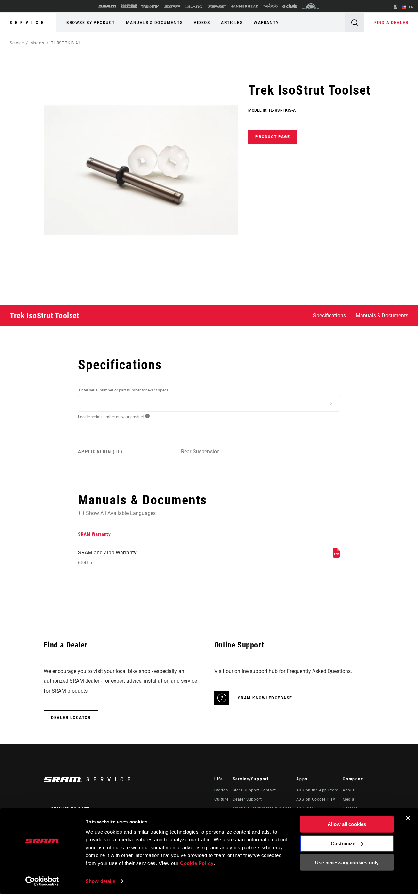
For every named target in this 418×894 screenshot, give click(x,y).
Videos (202, 22)
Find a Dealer (391, 22)
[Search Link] (354, 22)
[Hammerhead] (244, 6)
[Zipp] (172, 6)
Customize (343, 843)
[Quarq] (194, 6)
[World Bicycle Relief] (311, 6)
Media (348, 799)
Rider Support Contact (254, 790)
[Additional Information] (326, 403)
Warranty (266, 22)
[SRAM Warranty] (336, 556)
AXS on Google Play (315, 799)
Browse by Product (90, 22)
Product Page (272, 137)
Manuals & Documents (154, 22)
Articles (232, 22)
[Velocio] (270, 6)
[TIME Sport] (217, 6)
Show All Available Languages (121, 513)
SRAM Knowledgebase (265, 698)
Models (37, 43)
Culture (221, 799)
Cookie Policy (197, 863)
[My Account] (395, 7)
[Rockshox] (129, 6)
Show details (100, 881)
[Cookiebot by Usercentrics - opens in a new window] (42, 881)
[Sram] (107, 6)
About (348, 790)
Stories (221, 790)
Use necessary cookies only (346, 862)
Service (28, 22)
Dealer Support (247, 799)
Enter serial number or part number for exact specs (123, 390)
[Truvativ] (150, 6)
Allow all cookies (347, 824)
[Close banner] (408, 818)
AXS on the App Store (317, 790)
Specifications (329, 315)
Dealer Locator (71, 717)
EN (411, 6)
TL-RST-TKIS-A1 (66, 43)
